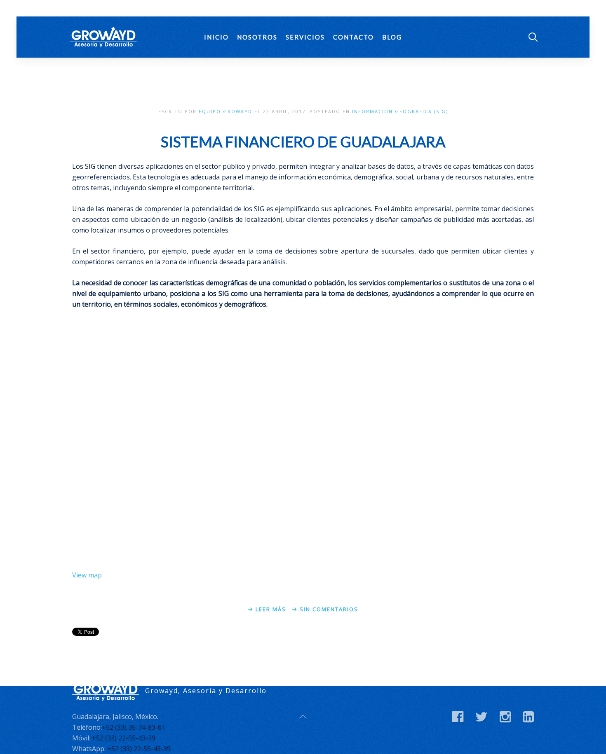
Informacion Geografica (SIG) (400, 111)
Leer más (271, 609)
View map (87, 574)
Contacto (353, 37)
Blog (392, 37)
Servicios (305, 37)
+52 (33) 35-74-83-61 (133, 727)
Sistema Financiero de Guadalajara (303, 142)
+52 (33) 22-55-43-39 (123, 737)
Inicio (216, 37)
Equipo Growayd (225, 111)
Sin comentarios (329, 609)
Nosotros (257, 37)
